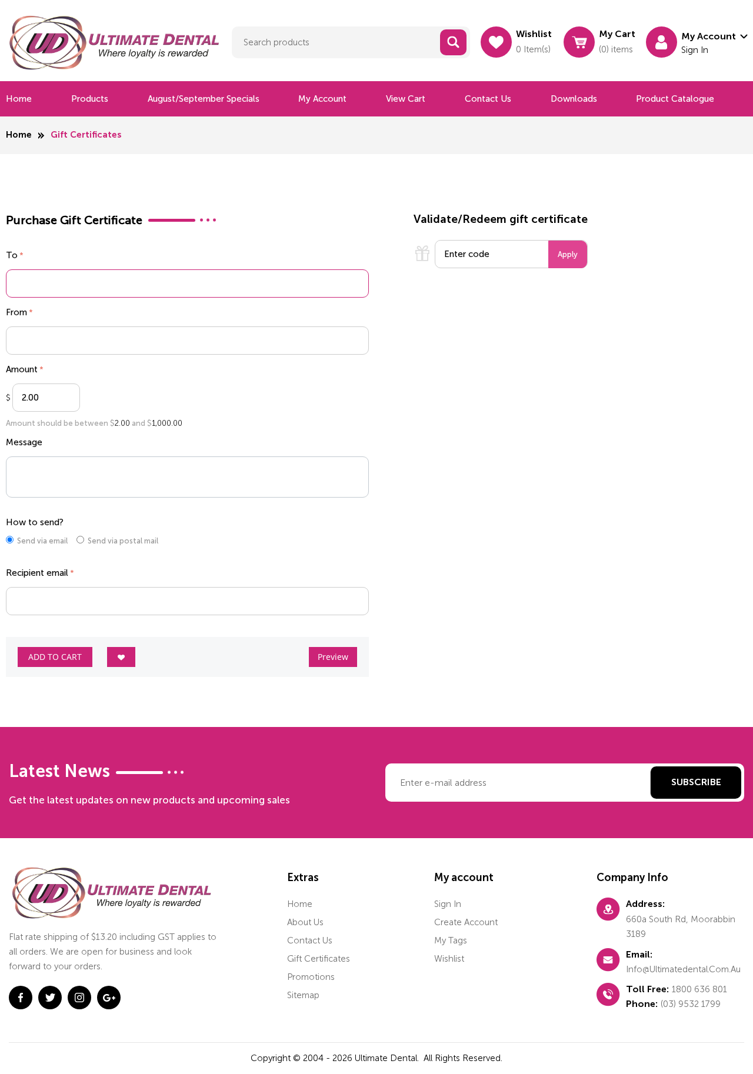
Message (24, 442)
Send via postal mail (123, 540)
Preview (333, 656)
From (16, 312)
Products (89, 99)
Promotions (311, 977)
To (12, 255)
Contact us (488, 99)
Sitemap (303, 995)
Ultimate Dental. (388, 1058)
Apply (568, 254)
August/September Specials (203, 99)
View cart (405, 99)
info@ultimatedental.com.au (683, 969)
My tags (450, 940)
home (299, 904)
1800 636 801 (699, 989)
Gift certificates (318, 958)
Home (19, 99)
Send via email (42, 540)
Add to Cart (55, 656)
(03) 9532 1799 (691, 1004)
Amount (22, 369)
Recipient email (37, 573)
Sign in (447, 904)
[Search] (453, 42)
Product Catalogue (675, 99)
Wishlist (449, 958)
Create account (466, 922)
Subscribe (696, 783)
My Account (322, 99)
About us (305, 922)
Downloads (574, 99)
